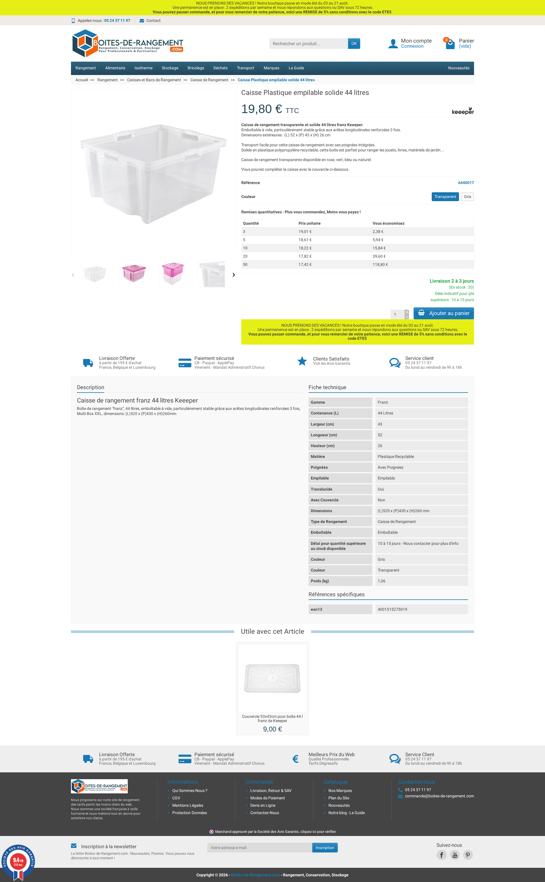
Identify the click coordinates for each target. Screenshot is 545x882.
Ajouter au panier (449, 313)
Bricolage (196, 68)
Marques (271, 68)
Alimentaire (115, 68)
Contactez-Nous (264, 812)
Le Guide (296, 68)
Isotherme (143, 68)
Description (90, 387)
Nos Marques (340, 790)
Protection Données (189, 812)
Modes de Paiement (267, 798)
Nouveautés (458, 68)
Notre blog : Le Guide (346, 812)
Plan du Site (338, 798)
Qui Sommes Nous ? (189, 790)
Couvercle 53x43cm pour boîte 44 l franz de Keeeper (272, 718)
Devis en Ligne (262, 805)
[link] (442, 855)
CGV (176, 798)
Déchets (220, 68)
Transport (245, 68)
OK (354, 43)
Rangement (86, 68)
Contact (153, 20)
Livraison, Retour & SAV (271, 790)
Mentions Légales (187, 805)
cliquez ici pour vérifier (318, 831)
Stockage (170, 68)
